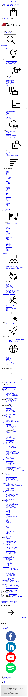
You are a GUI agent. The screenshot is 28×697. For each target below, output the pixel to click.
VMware (8, 209)
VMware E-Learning (10, 506)
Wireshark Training (10, 578)
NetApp (5, 473)
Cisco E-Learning (10, 429)
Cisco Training (9, 425)
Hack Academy (9, 64)
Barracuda (8, 174)
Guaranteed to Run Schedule (9, 387)
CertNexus (8, 177)
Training (5, 48)
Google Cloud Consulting (11, 454)
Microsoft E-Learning (10, 466)
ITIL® (7, 113)
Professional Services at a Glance (13, 282)
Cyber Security (9, 286)
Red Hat (8, 203)
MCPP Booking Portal (13, 341)
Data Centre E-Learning (11, 574)
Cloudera (8, 182)
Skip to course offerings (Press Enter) (11, 4)
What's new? (8, 408)
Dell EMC (8, 187)
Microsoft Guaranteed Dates (12, 463)
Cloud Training (9, 563)
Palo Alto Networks (10, 202)
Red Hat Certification (10, 495)
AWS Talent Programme (11, 394)
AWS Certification (10, 410)
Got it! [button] (3, 691)
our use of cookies (15, 689)
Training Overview (10, 531)
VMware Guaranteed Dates (12, 504)
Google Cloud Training (11, 451)
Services (5, 253)
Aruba (7, 172)
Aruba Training (9, 417)
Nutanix (7, 200)
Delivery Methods (10, 82)
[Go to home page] (11, 30)
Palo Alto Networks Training (12, 484)
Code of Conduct (9, 360)
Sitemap (5, 681)
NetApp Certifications (10, 478)
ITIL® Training (9, 538)
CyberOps (8, 432)
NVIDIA (8, 199)
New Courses (9, 81)
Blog (7, 309)
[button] (12, 18)
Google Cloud (9, 192)
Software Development (8, 580)
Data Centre (6, 572)
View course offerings (9, 382)
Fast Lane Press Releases (11, 305)
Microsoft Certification (11, 464)
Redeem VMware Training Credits (13, 507)
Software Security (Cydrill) (12, 155)
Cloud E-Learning (10, 564)
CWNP (7, 184)
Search (4, 625)
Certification (6, 210)
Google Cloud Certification (12, 453)
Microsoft (8, 198)
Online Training (11, 591)
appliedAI (8, 169)
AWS (7, 173)
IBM (7, 193)
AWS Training (9, 409)
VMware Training (10, 503)
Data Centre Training (10, 573)
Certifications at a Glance (11, 223)
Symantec (8, 206)
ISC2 (7, 194)
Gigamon (8, 190)
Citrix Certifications (10, 440)
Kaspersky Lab (9, 522)
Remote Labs (9, 269)
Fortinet (7, 189)
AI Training (8, 558)
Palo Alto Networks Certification (13, 486)
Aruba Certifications (10, 420)
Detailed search (4, 45)
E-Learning (8, 579)
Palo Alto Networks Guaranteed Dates (14, 485)
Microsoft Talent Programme (12, 395)
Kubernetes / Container (11, 135)
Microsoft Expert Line (10, 462)
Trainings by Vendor (10, 77)
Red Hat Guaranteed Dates (12, 494)
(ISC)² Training (9, 457)
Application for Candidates (12, 398)
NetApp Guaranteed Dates (11, 477)
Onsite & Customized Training (12, 79)
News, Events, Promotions (9, 294)
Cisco (7, 179)
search (2, 33)
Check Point (8, 178)
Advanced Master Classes (11, 61)
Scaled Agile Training (10, 551)
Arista (7, 171)
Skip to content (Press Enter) (9, 5)
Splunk (7, 204)
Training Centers (9, 83)
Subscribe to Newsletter (11, 308)
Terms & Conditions (7, 677)
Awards (7, 357)
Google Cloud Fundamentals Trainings (14, 325)
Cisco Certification (10, 427)
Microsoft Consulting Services (12, 468)
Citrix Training (9, 437)
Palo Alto (8, 243)
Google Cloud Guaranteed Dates (13, 452)
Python (7, 154)
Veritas (7, 208)
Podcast (7, 310)
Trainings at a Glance (10, 111)
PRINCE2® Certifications (11, 546)
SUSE (7, 205)
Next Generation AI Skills (11, 62)
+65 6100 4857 (4, 32)
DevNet (7, 433)
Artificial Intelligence (10, 285)
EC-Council (8, 188)
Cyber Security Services (11, 447)
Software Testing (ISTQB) (11, 156)
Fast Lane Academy (7, 392)
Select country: (6, 18)
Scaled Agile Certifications (11, 552)
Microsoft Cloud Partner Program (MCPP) (15, 470)
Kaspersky (8, 197)
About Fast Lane (9, 356)
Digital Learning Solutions (11, 266)
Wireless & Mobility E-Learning (13, 586)
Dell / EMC (5, 443)
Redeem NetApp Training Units (13, 480)
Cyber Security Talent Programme (13, 396)
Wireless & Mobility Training (12, 585)
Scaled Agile (8, 118)
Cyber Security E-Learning (12, 569)
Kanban (7, 114)
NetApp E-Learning (10, 479)
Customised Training (13, 594)
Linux (7, 136)
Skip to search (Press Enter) (9, 2)
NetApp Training (9, 475)
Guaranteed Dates (10, 80)
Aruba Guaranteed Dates (11, 419)
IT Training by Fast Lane (11, 400)
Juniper (7, 195)
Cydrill (7, 186)
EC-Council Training (10, 446)
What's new (8, 416)
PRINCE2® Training (10, 544)
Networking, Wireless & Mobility (13, 290)
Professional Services (10, 404)
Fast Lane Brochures (10, 363)
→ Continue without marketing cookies (10, 693)
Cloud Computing (7, 562)
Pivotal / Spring (9, 523)
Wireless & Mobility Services (12, 588)
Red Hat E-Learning (10, 496)
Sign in (4, 682)
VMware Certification (10, 505)
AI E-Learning (9, 559)
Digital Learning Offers (11, 85)
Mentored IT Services (10, 291)
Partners (7, 359)
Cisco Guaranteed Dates (11, 426)
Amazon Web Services (8, 406)
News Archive (9, 307)
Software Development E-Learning (13, 583)
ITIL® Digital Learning (11, 541)
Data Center (8, 134)
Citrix (7, 181)
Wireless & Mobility (10, 139)
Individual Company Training (12, 268)
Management (9, 358)
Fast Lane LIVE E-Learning (9, 389)
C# (6, 153)
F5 (6, 234)
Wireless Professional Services (12, 421)
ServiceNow (8, 248)
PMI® (7, 116)
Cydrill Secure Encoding (11, 516)
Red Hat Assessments (10, 499)
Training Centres (12, 595)
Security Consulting (10, 458)
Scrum (7, 535)
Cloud (7, 132)
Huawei (7, 520)
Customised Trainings (10, 542)
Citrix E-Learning (10, 441)
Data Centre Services (10, 575)
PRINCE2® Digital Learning (12, 547)
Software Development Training (13, 581)
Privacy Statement (7, 678)
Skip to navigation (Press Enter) (10, 1)
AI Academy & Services (11, 560)
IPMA (7, 112)
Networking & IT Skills (11, 63)
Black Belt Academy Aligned (12, 431)
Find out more (24, 379)
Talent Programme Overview (12, 393)
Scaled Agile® (9, 247)
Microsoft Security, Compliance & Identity (15, 472)
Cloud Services (9, 565)
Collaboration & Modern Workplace (13, 287)
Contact (10, 32)
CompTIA (8, 183)
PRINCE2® (8, 117)
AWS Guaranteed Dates (11, 411)
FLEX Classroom (9, 592)
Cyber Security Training (11, 568)
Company (5, 342)
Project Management (10, 98)
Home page (5, 627)
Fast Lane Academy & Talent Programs (14, 267)
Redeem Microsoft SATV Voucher (13, 467)
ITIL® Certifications (10, 539)
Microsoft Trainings (10, 461)
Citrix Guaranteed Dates (11, 438)
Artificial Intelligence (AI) (11, 131)
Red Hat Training (9, 493)
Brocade (8, 176)
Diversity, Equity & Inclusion (12, 362)
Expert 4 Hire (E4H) (10, 292)
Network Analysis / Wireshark (12, 137)
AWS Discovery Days (11, 323)
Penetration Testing (10, 490)
